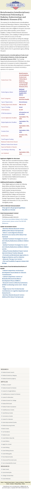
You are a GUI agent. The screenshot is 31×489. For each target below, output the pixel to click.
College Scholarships (7, 475)
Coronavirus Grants (7, 416)
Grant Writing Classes (8, 450)
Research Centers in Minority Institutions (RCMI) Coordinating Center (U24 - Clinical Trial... (14, 285)
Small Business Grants (8, 410)
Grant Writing (5, 447)
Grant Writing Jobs (7, 453)
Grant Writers (5, 441)
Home (2, 482)
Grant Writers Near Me (8, 438)
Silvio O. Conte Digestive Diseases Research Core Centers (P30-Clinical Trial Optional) (14, 235)
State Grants (5, 469)
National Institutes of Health (23, 91)
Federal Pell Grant (7, 403)
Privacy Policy (18, 483)
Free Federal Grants (7, 457)
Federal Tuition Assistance (9, 406)
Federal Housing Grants (8, 425)
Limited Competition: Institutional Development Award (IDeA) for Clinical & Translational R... (14, 272)
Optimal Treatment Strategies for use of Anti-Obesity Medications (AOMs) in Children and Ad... (15, 241)
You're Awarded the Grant (9, 463)
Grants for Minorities (7, 397)
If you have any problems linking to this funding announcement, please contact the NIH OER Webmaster (14, 221)
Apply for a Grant (6, 444)
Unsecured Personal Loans (9, 460)
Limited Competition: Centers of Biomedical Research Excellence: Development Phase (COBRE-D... (12, 279)
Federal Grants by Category (9, 375)
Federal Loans (6, 435)
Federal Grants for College (9, 400)
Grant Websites (6, 478)
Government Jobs (7, 472)
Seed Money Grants (7, 413)
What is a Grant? (6, 385)
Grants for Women (20, 482)
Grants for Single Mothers (9, 391)
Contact (12, 483)
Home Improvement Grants (9, 422)
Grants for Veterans (7, 419)
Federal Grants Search (8, 372)
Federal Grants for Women (9, 388)
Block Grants (5, 428)
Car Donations (6, 432)
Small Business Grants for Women (11, 394)
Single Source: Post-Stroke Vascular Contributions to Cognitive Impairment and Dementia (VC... (15, 291)
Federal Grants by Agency (9, 378)
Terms (23, 483)
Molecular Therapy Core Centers (12, 259)
